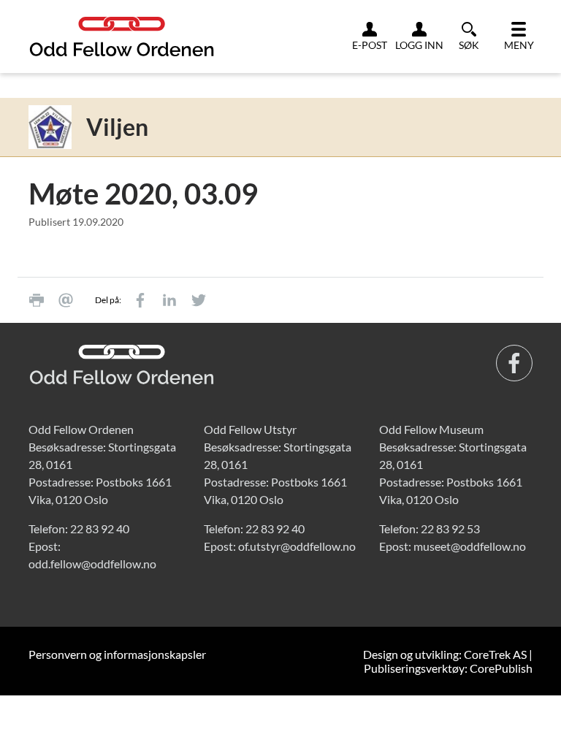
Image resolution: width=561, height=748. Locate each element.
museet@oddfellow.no (469, 546)
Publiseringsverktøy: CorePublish (448, 668)
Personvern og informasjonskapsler (117, 654)
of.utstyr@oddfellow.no (297, 546)
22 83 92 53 (450, 528)
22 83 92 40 (99, 528)
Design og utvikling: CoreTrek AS (445, 654)
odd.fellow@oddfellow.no (92, 563)
